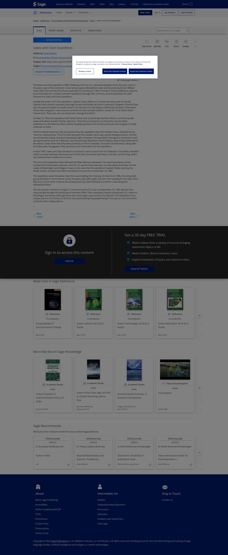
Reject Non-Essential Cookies (115, 71)
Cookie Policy (137, 64)
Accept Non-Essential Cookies (141, 71)
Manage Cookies (85, 71)
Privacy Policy (127, 64)
